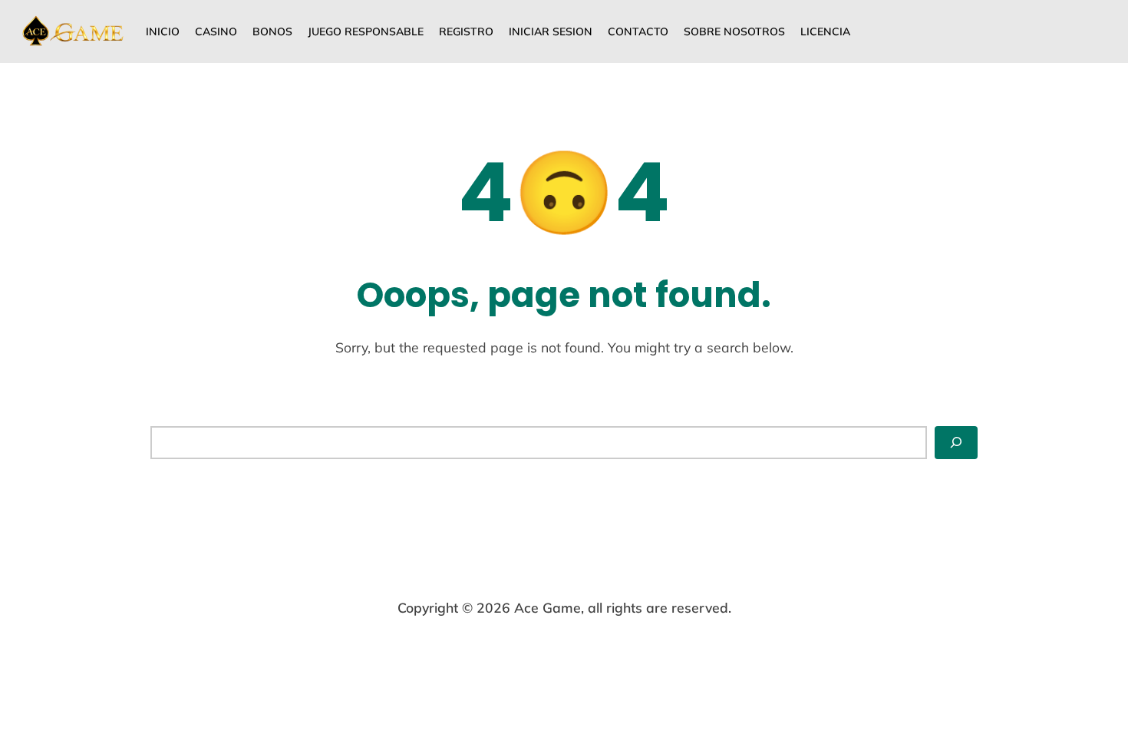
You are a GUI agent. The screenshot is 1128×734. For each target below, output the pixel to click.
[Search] (956, 442)
